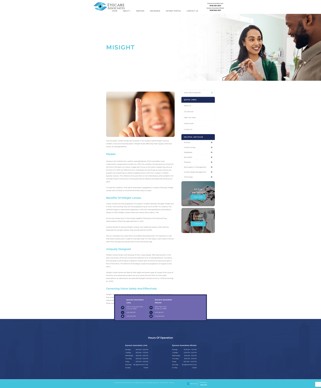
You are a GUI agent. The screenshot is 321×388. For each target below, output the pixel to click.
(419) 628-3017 (159, 312)
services (187, 142)
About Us (187, 106)
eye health (188, 157)
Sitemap (171, 382)
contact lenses (190, 147)
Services (140, 11)
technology (188, 177)
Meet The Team (190, 117)
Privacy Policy (164, 382)
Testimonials (189, 123)
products (187, 162)
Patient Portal (173, 11)
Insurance (155, 11)
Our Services (188, 112)
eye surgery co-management (195, 167)
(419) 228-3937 (131, 312)
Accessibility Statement (152, 382)
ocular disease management (195, 172)
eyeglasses (188, 152)
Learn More (198, 197)
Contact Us (192, 11)
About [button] (126, 11)
